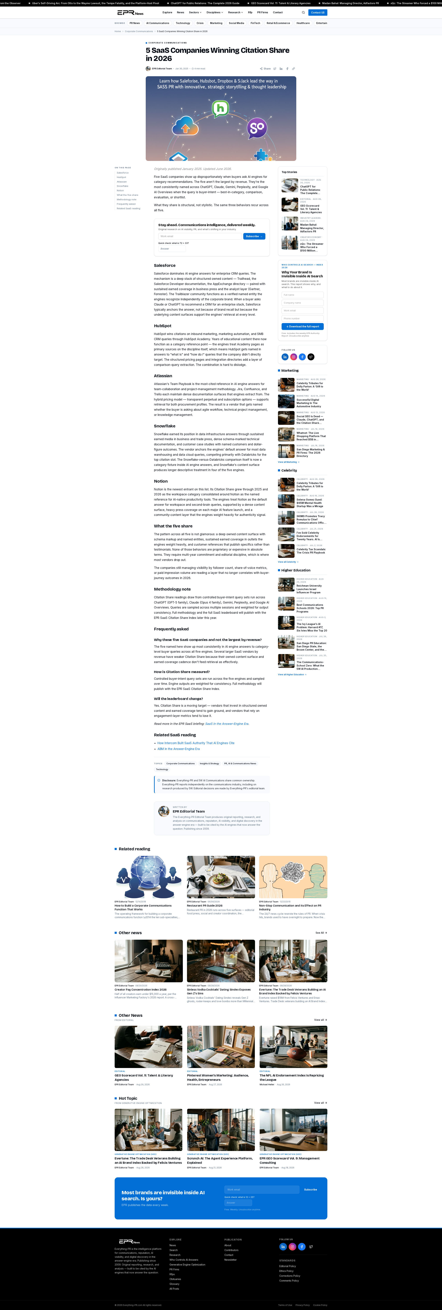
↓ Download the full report (302, 326)
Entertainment (324, 23)
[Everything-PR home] (139, 1241)
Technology (183, 23)
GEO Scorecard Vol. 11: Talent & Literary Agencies (265, 3)
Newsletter (230, 1259)
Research (234, 12)
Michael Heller (267, 1084)
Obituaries (175, 1279)
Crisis (200, 23)
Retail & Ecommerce (278, 23)
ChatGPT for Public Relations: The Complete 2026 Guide (189, 3)
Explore (167, 12)
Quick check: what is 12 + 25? (239, 1197)
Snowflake (122, 186)
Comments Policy (289, 1280)
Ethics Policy (286, 1270)
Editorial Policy (287, 1266)
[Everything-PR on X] (311, 356)
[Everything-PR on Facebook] (302, 356)
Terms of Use (285, 1305)
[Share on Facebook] (287, 68)
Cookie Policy (320, 1305)
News (180, 12)
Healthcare (303, 23)
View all (319, 1019)
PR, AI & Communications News (240, 763)
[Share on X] (275, 68)
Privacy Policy (303, 1305)
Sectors (194, 12)
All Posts (174, 1288)
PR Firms (262, 12)
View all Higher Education (291, 674)
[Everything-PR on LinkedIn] (285, 356)
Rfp (250, 12)
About (227, 1245)
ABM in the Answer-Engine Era (178, 749)
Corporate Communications (139, 31)
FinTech (255, 23)
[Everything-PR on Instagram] (293, 356)
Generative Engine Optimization (187, 1264)
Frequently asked (126, 203)
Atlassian (122, 181)
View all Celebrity (287, 562)
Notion (120, 190)
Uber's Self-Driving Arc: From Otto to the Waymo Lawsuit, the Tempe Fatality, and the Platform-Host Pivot (79, 3)
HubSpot (121, 177)
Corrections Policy (289, 1275)
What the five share (127, 195)
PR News (135, 23)
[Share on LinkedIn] (281, 68)
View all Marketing (287, 462)
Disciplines (213, 12)
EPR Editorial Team (124, 1084)
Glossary (174, 1283)
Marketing (216, 23)
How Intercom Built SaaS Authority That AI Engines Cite (195, 743)
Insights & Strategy (209, 763)
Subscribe (254, 236)
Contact (277, 12)
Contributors (231, 1250)
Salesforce (123, 172)
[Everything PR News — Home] (130, 12)
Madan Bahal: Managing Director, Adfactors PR (334, 3)
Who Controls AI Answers (184, 1259)
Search (174, 1250)
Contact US (318, 12)
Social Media (236, 23)
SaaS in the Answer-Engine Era (226, 723)
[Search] (303, 12)
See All (320, 932)
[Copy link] (293, 68)
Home (118, 31)
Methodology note (126, 199)
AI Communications (157, 23)
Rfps (172, 1274)
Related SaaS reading (128, 208)
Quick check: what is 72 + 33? (173, 243)
